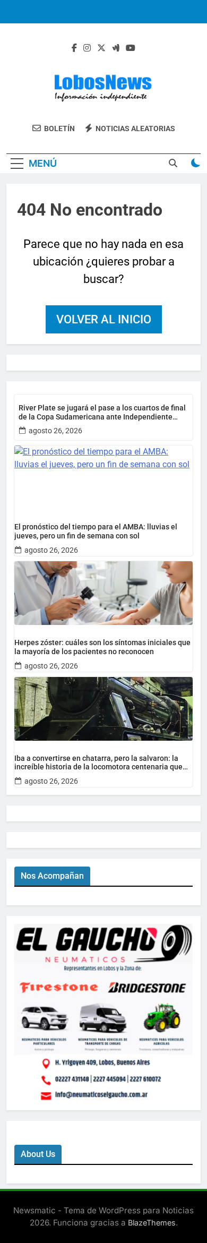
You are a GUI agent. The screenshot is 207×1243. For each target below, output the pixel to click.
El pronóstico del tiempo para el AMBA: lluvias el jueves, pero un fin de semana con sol (95, 531)
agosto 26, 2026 (55, 430)
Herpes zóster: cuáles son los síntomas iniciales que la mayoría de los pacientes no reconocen (102, 647)
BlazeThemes (152, 1222)
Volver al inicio (103, 319)
